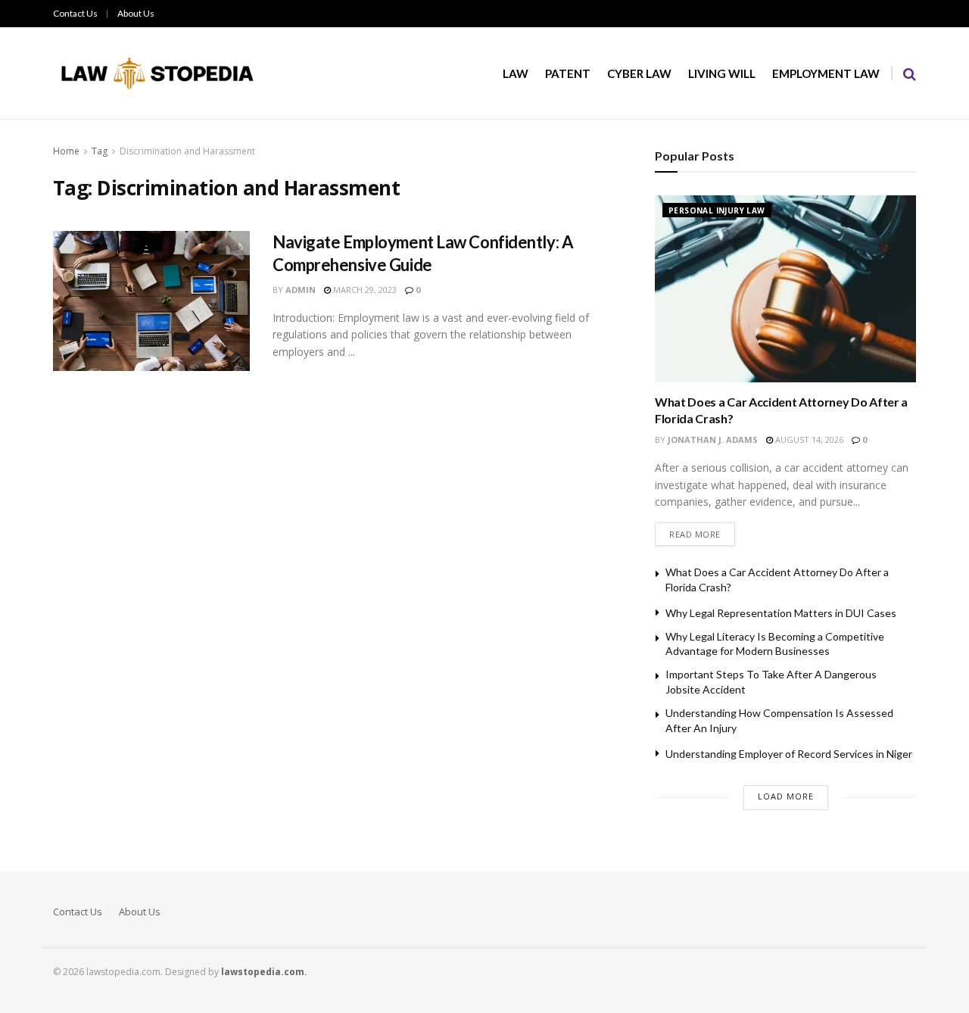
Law (515, 73)
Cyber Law (639, 73)
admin (300, 289)
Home (66, 151)
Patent (567, 73)
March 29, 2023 (364, 289)
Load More (786, 796)
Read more (695, 534)
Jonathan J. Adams (713, 439)
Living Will (722, 73)
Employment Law (826, 73)
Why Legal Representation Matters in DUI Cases (780, 612)
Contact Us (75, 13)
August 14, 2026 (808, 439)
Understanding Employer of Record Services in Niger (788, 753)
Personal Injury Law (716, 210)
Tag (99, 151)
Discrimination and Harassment (187, 151)
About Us (135, 13)
